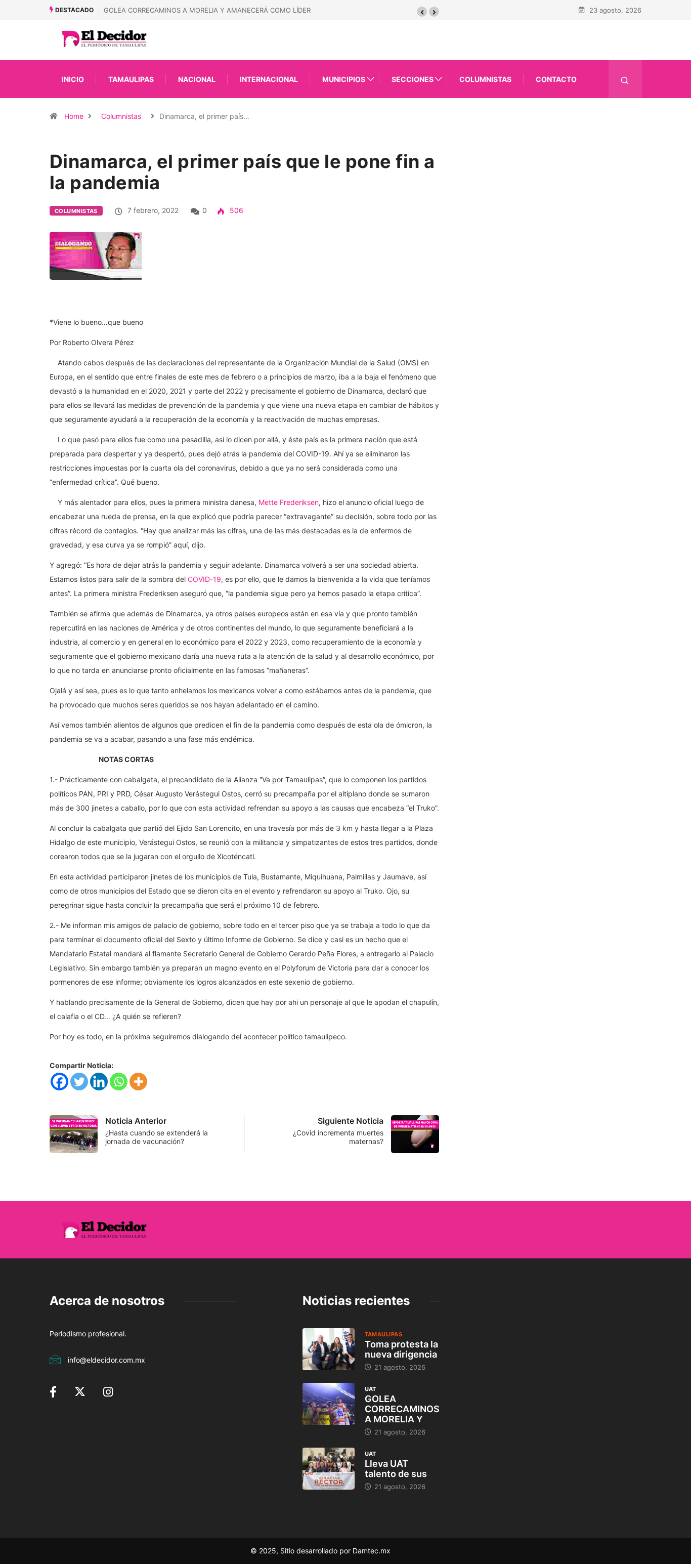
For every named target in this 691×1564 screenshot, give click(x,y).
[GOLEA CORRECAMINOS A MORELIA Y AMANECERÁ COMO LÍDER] (329, 1403)
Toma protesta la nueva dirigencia (401, 1349)
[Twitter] (79, 1081)
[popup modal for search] (625, 79)
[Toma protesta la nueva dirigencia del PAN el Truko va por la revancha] (329, 1349)
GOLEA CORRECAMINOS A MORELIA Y (402, 1408)
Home (73, 116)
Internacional (269, 79)
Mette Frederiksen (288, 502)
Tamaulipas (131, 79)
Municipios (343, 79)
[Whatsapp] (118, 1081)
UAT (370, 1388)
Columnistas (485, 79)
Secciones (413, 79)
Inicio (73, 79)
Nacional (196, 79)
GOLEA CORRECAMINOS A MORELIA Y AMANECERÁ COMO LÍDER (207, 10)
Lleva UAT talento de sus (396, 1468)
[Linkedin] (99, 1081)
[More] (138, 1081)
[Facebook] (59, 1081)
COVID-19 (204, 579)
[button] (422, 12)
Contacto (556, 79)
